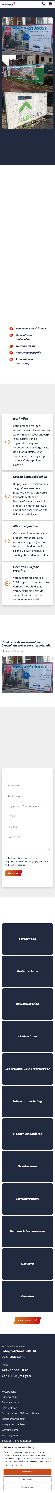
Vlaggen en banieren (14, 1424)
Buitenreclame (10, 1397)
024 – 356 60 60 (16, 772)
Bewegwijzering (11, 1402)
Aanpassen (28, 1479)
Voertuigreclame (12, 1435)
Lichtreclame (9, 1408)
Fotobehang (9, 1391)
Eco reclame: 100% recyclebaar (21, 1413)
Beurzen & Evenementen (17, 1440)
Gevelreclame (10, 1430)
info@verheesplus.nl (20, 776)
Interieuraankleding (13, 1419)
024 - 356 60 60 (13, 1356)
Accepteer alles (27, 1471)
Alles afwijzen (27, 1487)
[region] (27, 1468)
